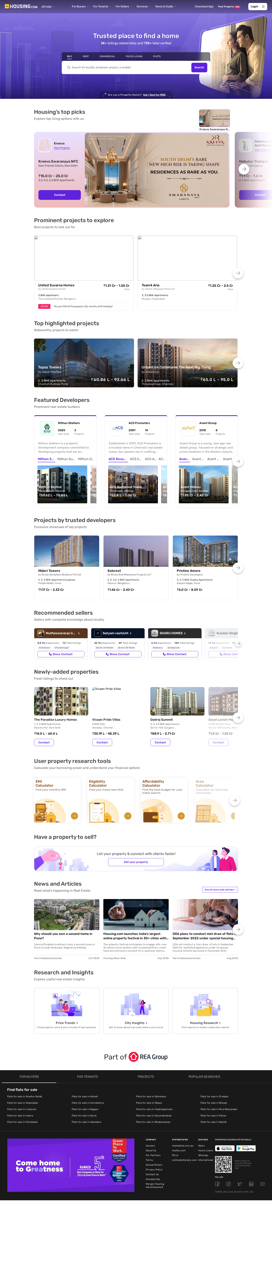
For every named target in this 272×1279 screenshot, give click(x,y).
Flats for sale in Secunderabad (153, 1115)
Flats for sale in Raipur (149, 1102)
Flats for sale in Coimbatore (88, 1102)
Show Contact (62, 654)
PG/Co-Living (134, 56)
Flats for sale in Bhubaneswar (153, 1122)
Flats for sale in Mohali (85, 1096)
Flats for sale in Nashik (214, 1122)
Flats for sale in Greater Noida (24, 1096)
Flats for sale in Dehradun (151, 1096)
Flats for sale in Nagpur (85, 1109)
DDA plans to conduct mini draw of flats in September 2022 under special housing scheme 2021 (205, 936)
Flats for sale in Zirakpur (215, 1096)
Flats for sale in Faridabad (22, 1122)
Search (199, 67)
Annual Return (154, 1164)
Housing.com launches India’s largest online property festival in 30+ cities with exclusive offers (134, 936)
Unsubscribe (153, 1179)
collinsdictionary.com (184, 1160)
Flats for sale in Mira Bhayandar (219, 1109)
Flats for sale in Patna (213, 1115)
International (205, 1160)
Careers (150, 1145)
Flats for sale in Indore (20, 1115)
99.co (175, 1155)
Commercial (107, 56)
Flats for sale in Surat (84, 1115)
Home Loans (205, 1150)
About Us (151, 1150)
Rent (86, 56)
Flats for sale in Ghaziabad (22, 1102)
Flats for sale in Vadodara (86, 1122)
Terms (149, 1160)
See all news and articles (220, 889)
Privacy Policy (154, 1169)
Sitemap (203, 1155)
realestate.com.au (182, 1145)
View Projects (62, 147)
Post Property (228, 6)
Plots (157, 56)
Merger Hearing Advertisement (155, 1186)
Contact (59, 195)
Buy (69, 56)
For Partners (153, 1155)
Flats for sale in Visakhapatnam (154, 1109)
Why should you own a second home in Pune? (63, 936)
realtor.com (179, 1150)
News (201, 1145)
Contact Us (152, 1174)
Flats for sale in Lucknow (21, 1109)
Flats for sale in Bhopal (214, 1102)
